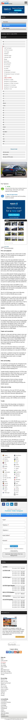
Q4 (3, 112)
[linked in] (12, 652)
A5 (3, 93)
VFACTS (3, 692)
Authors (2, 710)
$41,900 (18, 573)
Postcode (4, 540)
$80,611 (19, 597)
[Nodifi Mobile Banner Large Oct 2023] (13, 13)
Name (4, 519)
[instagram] (18, 652)
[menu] (26, 2)
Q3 (3, 110)
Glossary (2, 695)
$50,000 (18, 587)
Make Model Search (5, 669)
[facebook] (7, 652)
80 (3, 41)
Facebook (8, 511)
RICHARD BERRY (9, 248)
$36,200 (18, 568)
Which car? (3, 684)
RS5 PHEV (5, 131)
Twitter (13, 511)
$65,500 (18, 604)
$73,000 (18, 607)
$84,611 (20, 593)
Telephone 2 (5, 530)
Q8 (3, 122)
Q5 (3, 115)
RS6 (3, 134)
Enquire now (14, 546)
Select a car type (4, 681)
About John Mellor (5, 713)
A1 (3, 44)
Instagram (20, 511)
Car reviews (3, 662)
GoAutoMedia (4, 700)
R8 (3, 124)
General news (3, 690)
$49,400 (18, 575)
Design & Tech (4, 706)
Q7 (3, 119)
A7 (3, 98)
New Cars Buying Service (6, 673)
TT (3, 143)
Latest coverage (4, 660)
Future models (4, 666)
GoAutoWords (4, 708)
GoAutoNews (3, 703)
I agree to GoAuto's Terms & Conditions (13, 548)
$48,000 (18, 581)
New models (3, 665)
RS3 (3, 129)
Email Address (6, 535)
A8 (3, 100)
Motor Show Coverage (5, 671)
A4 (3, 91)
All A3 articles (5, 154)
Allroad (4, 103)
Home (2, 659)
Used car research (4, 689)
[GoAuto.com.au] (6, 4)
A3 (3, 46)
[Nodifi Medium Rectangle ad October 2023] (14, 218)
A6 (3, 96)
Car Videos (3, 663)
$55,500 (18, 583)
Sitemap (2, 674)
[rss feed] (20, 652)
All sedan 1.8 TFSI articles (8, 156)
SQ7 (3, 139)
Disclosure (3, 714)
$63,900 (18, 601)
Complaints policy (5, 716)
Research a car (4, 679)
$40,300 (18, 572)
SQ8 (3, 141)
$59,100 (18, 590)
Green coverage (4, 687)
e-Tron (4, 105)
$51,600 (18, 588)
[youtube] (15, 652)
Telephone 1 (5, 525)
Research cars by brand (6, 683)
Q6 (3, 117)
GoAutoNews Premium (6, 702)
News (2, 668)
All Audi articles (6, 152)
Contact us (3, 711)
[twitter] (10, 652)
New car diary (4, 686)
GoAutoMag (3, 705)
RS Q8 (4, 127)
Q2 (3, 108)
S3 (3, 136)
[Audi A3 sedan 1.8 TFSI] (8, 225)
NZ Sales (3, 693)
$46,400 (18, 578)
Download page (20, 636)
